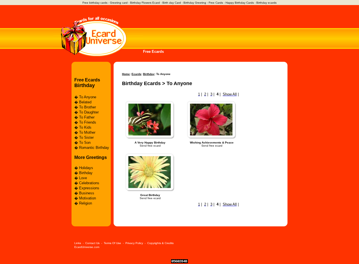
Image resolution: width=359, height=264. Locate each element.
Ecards (136, 74)
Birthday (84, 85)
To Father (87, 117)
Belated (85, 102)
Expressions (89, 188)
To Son (85, 142)
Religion (85, 203)
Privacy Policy (134, 243)
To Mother (87, 132)
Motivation (87, 198)
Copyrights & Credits (160, 243)
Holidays (86, 168)
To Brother (87, 107)
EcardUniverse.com (86, 247)
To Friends (87, 122)
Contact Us (92, 243)
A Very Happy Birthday (150, 142)
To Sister (86, 137)
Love (83, 178)
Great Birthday (150, 195)
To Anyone (87, 97)
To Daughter (89, 112)
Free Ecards (153, 51)
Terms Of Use (112, 243)
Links (77, 243)
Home (126, 74)
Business (86, 193)
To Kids (85, 127)
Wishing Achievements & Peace (212, 142)
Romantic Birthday (94, 147)
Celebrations (89, 183)
